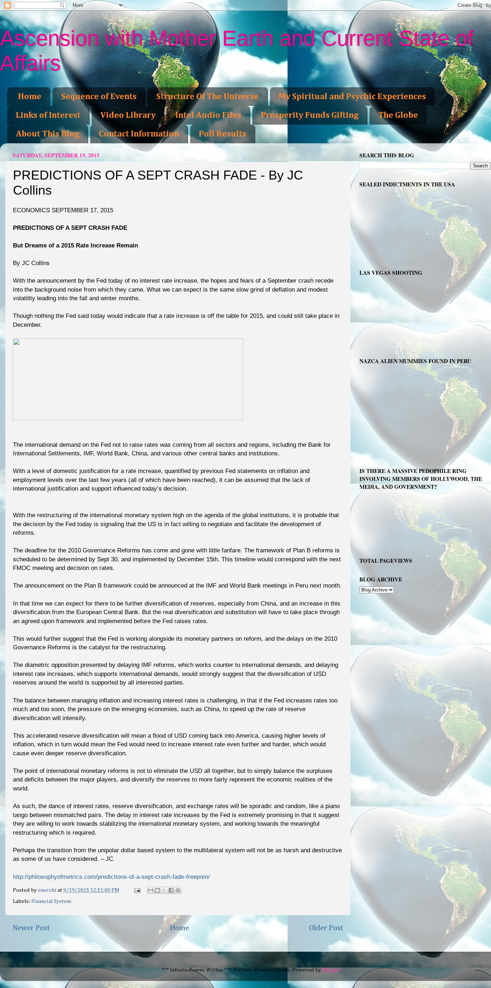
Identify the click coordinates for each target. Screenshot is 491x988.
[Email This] (150, 890)
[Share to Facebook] (171, 890)
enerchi (48, 890)
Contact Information (139, 134)
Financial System (51, 901)
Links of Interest (48, 115)
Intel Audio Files (208, 115)
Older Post (326, 928)
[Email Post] (137, 890)
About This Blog (47, 134)
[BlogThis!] (157, 890)
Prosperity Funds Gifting (309, 115)
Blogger (331, 970)
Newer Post (31, 928)
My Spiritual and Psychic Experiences (352, 96)
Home (29, 96)
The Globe (398, 115)
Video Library (128, 115)
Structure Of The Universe (207, 96)
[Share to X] (164, 890)
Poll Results (222, 134)
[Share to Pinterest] (178, 890)
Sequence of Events (99, 96)
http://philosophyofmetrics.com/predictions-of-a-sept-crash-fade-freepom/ (111, 876)
